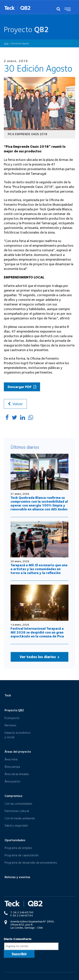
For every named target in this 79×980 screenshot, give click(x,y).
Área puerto (12, 781)
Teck (8, 695)
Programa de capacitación (22, 855)
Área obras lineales (17, 774)
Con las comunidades (18, 803)
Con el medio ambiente (20, 818)
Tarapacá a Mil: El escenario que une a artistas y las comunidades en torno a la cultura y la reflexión (39, 569)
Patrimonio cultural (17, 811)
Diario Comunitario (17, 939)
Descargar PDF (20, 387)
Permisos (10, 725)
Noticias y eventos (17, 877)
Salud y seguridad (16, 825)
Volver (17, 404)
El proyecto (12, 718)
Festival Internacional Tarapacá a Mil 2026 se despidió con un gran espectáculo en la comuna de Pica (37, 632)
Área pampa (12, 766)
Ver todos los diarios (38, 656)
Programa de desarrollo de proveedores (31, 862)
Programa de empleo (18, 848)
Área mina (11, 759)
